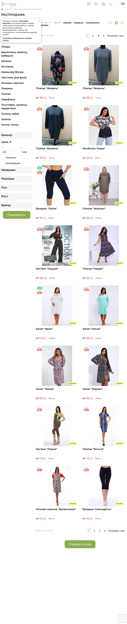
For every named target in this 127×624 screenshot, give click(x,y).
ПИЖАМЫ (7, 88)
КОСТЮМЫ (7, 66)
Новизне (67, 22)
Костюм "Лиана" (46, 449)
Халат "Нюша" (45, 388)
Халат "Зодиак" (93, 388)
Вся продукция (21, 9)
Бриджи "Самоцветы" (97, 509)
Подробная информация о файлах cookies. (17, 39)
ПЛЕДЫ (5, 46)
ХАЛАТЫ (6, 119)
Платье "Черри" (93, 268)
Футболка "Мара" (94, 148)
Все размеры (42, 25)
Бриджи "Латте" (46, 208)
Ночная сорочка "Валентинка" (56, 509)
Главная (8, 9)
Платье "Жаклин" (94, 208)
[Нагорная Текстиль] (8, 4)
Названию (78, 22)
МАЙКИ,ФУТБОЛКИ (12, 72)
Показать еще (80, 544)
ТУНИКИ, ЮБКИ (10, 113)
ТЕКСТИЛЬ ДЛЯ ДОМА (13, 77)
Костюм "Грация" (47, 268)
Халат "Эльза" (92, 328)
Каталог (6, 61)
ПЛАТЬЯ (5, 93)
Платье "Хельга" (93, 449)
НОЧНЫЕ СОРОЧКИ (12, 82)
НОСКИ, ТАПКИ (10, 124)
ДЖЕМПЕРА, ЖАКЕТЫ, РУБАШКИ (14, 54)
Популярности (92, 22)
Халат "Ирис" (44, 328)
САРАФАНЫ (8, 99)
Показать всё (115, 35)
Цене (56, 22)
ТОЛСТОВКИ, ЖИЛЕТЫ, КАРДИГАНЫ (14, 106)
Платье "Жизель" (47, 88)
